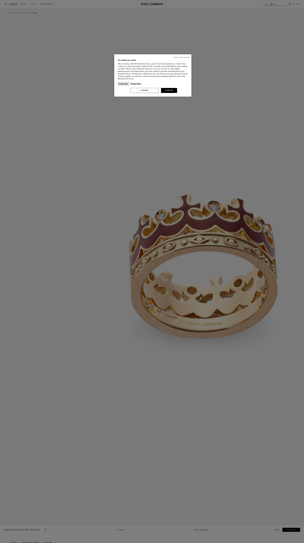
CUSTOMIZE (144, 90)
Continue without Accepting (181, 57)
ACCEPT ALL (169, 90)
